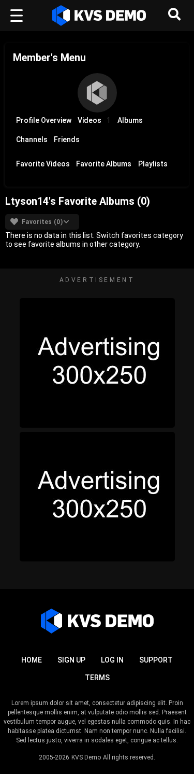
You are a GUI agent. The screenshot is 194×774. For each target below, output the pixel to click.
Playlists (153, 164)
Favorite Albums (103, 164)
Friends (67, 139)
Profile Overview (43, 120)
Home (31, 660)
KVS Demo (86, 757)
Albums (130, 120)
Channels (32, 139)
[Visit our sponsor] (97, 363)
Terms (97, 677)
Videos (94, 120)
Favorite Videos (43, 164)
